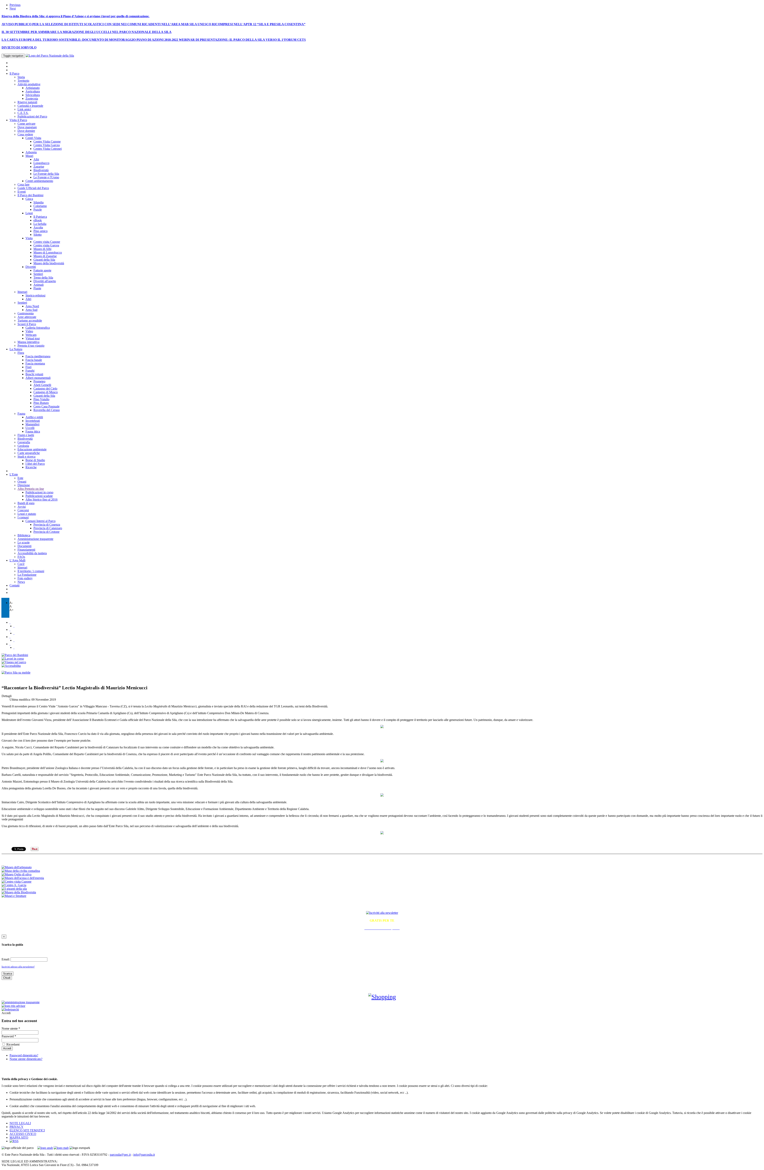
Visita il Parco (18, 120)
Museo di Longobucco (47, 252)
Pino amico (40, 231)
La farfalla (39, 224)
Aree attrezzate (27, 317)
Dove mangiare (27, 127)
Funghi (29, 370)
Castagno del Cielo (45, 388)
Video (29, 331)
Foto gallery (25, 578)
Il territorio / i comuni (31, 571)
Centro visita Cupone (46, 241)
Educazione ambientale (32, 449)
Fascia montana (35, 363)
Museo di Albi (42, 249)
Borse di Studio (35, 460)
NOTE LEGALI (20, 1123)
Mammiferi (32, 424)
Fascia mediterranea (37, 356)
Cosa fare (23, 184)
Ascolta (38, 227)
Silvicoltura (32, 95)
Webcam (30, 335)
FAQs (21, 556)
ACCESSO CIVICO (23, 1134)
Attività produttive (29, 84)
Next (13, 8)
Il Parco (14, 73)
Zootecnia (31, 98)
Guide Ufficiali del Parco (33, 188)
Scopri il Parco (27, 324)
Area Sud (31, 309)
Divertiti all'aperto (44, 281)
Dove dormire (26, 130)
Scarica (7, 973)
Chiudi (6, 977)
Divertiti (30, 266)
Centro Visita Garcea (46, 145)
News (21, 582)
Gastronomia (26, 313)
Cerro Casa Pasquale (46, 406)
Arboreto (31, 152)
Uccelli (29, 428)
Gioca (29, 198)
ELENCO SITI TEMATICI (27, 1130)
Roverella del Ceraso (46, 410)
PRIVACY (16, 1126)
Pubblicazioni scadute (39, 496)
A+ (11, 610)
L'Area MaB (17, 560)
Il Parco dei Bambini (30, 195)
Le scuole (24, 542)
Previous (15, 5)
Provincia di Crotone (46, 531)
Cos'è (21, 564)
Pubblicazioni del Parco (32, 116)
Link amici (24, 109)
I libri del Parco (35, 463)
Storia (21, 77)
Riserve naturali (27, 102)
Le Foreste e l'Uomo (46, 177)
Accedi (6, 1013)
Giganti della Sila (44, 259)
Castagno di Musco (45, 392)
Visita (29, 238)
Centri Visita (33, 138)
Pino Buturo (41, 403)
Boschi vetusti (34, 374)
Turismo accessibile (30, 320)
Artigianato (32, 87)
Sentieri (38, 274)
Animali (38, 284)
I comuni (23, 517)
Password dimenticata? (24, 1055)
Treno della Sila (43, 277)
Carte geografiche (29, 453)
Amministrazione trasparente (35, 539)
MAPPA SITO (19, 1137)
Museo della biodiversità (48, 263)
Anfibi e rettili (34, 417)
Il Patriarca (40, 216)
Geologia (23, 445)
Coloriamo (40, 206)
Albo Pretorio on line (31, 488)
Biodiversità (41, 170)
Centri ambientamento (39, 181)
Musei (29, 156)
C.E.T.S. (23, 113)
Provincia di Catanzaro (47, 528)
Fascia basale (33, 360)
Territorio (23, 80)
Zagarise (38, 166)
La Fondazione (27, 574)
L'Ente (14, 474)
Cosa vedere (25, 134)
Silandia (38, 202)
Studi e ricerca (26, 456)
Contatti (14, 585)
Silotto (37, 234)
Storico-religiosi (35, 295)
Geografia (24, 442)
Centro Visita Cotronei (47, 148)
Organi (22, 481)
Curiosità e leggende (30, 105)
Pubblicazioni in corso (39, 492)
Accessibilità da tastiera (32, 553)
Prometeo (39, 381)
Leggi (29, 213)
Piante (37, 288)
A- (11, 602)
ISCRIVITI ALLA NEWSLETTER (382, 904)
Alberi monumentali (38, 377)
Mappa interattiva (28, 342)
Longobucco (41, 163)
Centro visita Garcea (46, 245)
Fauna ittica (32, 431)
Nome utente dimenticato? (26, 1059)
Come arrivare (26, 123)
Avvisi (22, 506)
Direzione (24, 485)
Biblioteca (24, 535)
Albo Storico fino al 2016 (41, 499)
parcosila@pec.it (120, 1154)
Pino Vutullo (41, 399)
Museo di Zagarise (45, 256)
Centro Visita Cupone (47, 141)
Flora (21, 352)
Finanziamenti (26, 549)
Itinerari (22, 292)
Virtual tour (32, 338)
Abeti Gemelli (42, 385)
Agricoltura (32, 91)
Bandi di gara (26, 503)
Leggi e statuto (27, 513)
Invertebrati (32, 420)
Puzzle (37, 209)
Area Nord (32, 306)
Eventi (22, 191)
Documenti (24, 546)
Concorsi (23, 510)
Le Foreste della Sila (46, 173)
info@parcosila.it (144, 1154)
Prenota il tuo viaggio (31, 345)
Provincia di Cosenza (46, 524)
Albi (36, 159)
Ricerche (31, 467)
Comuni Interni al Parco (40, 521)
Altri (28, 299)
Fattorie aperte (42, 270)
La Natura (16, 349)
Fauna (21, 413)
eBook (37, 220)
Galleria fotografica (37, 327)
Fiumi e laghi (26, 435)
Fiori (28, 367)
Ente (20, 478)
